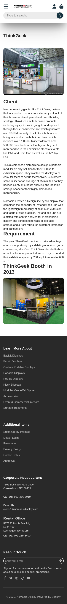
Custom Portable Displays (19, 367)
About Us (9, 460)
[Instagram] (16, 578)
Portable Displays (14, 372)
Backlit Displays (13, 355)
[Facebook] (5, 578)
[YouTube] (28, 578)
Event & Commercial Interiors (21, 402)
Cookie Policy (11, 455)
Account (54, 6)
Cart (61, 6)
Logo (23, 6)
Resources (10, 443)
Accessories (11, 396)
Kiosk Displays (12, 384)
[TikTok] (22, 578)
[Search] (60, 15)
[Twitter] (11, 578)
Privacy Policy (12, 449)
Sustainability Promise (16, 431)
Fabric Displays (12, 361)
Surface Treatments (15, 407)
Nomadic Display (26, 596)
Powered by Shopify (48, 596)
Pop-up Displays (13, 378)
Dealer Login (11, 437)
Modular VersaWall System (19, 390)
